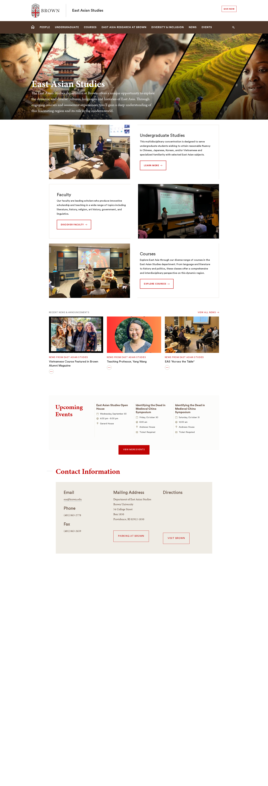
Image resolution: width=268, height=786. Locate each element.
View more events (134, 450)
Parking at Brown (131, 536)
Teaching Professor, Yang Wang (127, 361)
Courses (148, 254)
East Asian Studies (87, 10)
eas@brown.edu (73, 499)
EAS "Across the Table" (179, 361)
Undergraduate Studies (162, 135)
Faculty (64, 195)
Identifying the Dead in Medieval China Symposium (150, 409)
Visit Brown (176, 538)
